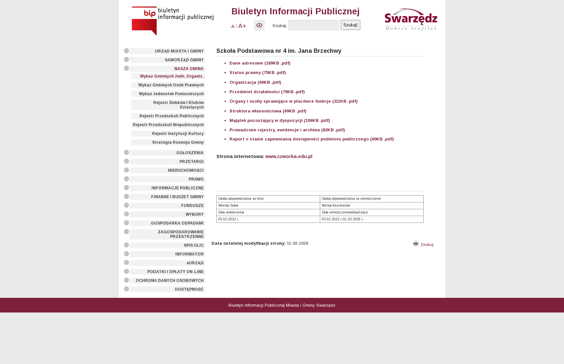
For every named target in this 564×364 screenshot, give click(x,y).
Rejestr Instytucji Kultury (178, 133)
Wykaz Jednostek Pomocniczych (171, 94)
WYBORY (195, 214)
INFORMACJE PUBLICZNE (177, 188)
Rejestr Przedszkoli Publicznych (171, 116)
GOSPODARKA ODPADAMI (177, 223)
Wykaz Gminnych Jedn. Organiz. (172, 76)
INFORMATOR (189, 254)
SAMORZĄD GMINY (184, 60)
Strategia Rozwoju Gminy (178, 142)
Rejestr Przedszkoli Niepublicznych (168, 125)
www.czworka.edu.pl (288, 156)
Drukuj (425, 244)
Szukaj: (280, 25)
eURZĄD (195, 263)
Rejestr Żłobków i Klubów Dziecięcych (178, 104)
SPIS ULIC (194, 245)
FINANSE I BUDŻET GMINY (177, 197)
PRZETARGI (192, 161)
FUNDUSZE (192, 205)
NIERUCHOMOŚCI (186, 170)
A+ (242, 25)
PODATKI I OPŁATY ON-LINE (175, 271)
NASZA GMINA (189, 68)
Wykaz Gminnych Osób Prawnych (171, 85)
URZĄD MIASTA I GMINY (179, 51)
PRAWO (196, 179)
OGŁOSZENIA (190, 153)
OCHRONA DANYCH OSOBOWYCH (170, 280)
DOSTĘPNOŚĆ (189, 289)
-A (232, 26)
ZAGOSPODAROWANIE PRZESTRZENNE (181, 234)
